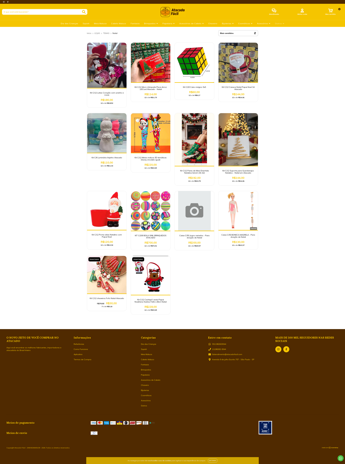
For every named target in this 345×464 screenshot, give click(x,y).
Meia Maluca (100, 23)
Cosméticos (244, 23)
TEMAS (106, 33)
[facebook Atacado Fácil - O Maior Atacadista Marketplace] (8, 2)
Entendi (212, 460)
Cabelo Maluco (118, 23)
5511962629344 (219, 344)
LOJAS (97, 33)
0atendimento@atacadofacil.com (227, 354)
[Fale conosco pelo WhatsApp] (341, 458)
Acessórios (263, 23)
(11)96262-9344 (219, 349)
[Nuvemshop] (330, 448)
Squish (86, 23)
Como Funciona (81, 349)
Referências (79, 344)
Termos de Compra (82, 359)
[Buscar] (84, 12)
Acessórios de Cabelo (190, 23)
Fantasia (135, 23)
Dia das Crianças (69, 23)
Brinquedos (150, 23)
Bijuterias (227, 23)
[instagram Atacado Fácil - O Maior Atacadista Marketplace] (4, 2)
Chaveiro (212, 23)
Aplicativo (78, 354)
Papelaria (168, 23)
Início (89, 33)
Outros (279, 23)
